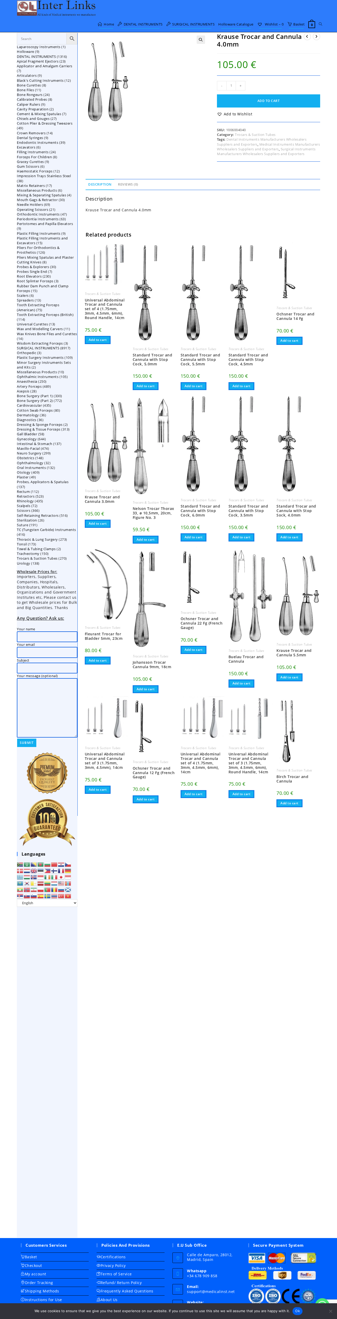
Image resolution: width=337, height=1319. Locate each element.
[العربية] (27, 864)
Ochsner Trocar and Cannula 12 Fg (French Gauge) (154, 772)
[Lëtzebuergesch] (54, 883)
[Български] (47, 864)
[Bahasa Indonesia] (40, 876)
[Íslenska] (34, 876)
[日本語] (61, 876)
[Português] (47, 889)
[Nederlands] (27, 870)
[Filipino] (47, 870)
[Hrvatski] (61, 864)
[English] (34, 870)
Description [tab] (100, 184)
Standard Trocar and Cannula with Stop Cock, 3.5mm (248, 510)
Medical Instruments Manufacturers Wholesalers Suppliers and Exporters (268, 146)
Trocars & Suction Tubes (255, 134)
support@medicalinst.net (211, 1291)
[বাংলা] (40, 864)
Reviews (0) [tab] (128, 184)
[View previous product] (307, 36)
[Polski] (40, 889)
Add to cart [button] (98, 340)
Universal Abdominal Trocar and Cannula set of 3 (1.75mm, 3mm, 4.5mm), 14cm (105, 761)
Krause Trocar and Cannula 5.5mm (294, 652)
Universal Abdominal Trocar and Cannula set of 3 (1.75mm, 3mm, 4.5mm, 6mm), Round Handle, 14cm (249, 763)
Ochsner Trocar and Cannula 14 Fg (295, 316)
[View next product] (316, 36)
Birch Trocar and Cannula (292, 779)
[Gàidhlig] (68, 889)
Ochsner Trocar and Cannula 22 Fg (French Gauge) (202, 623)
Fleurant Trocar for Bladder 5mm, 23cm (104, 636)
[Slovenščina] (34, 895)
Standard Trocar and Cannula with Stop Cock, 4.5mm (248, 359)
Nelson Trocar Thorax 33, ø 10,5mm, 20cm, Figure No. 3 (153, 513)
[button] (201, 39)
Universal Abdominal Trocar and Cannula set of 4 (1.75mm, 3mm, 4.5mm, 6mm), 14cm (201, 763)
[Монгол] (68, 883)
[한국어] (27, 883)
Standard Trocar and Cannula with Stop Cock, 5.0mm (152, 359)
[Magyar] (27, 876)
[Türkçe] (61, 895)
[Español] (40, 895)
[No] (330, 1311)
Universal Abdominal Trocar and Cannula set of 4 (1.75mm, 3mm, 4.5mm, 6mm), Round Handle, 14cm (105, 309)
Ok (297, 1311)
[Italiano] (54, 876)
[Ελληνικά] (20, 876)
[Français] (61, 870)
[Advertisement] (47, 1072)
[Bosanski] (34, 864)
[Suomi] (54, 870)
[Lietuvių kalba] (47, 883)
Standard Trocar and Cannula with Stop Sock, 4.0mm (296, 510)
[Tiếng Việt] (68, 895)
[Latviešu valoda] (40, 883)
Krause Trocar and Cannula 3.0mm (102, 499)
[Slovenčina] (27, 895)
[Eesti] (40, 870)
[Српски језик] (20, 895)
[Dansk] (20, 870)
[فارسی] (34, 889)
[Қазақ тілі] (20, 883)
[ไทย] (54, 895)
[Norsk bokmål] (27, 889)
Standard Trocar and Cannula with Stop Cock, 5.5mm (200, 359)
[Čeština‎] (68, 864)
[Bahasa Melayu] (61, 883)
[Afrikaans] (20, 864)
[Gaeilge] (47, 876)
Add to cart (268, 101)
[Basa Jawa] (68, 876)
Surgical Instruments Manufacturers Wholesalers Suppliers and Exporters (266, 151)
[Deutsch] (68, 870)
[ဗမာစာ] (20, 889)
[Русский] (61, 889)
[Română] (54, 889)
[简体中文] (54, 864)
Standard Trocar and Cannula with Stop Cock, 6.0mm (200, 510)
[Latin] (34, 883)
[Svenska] (47, 895)
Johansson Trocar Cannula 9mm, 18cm (152, 664)
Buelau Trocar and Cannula (246, 659)
